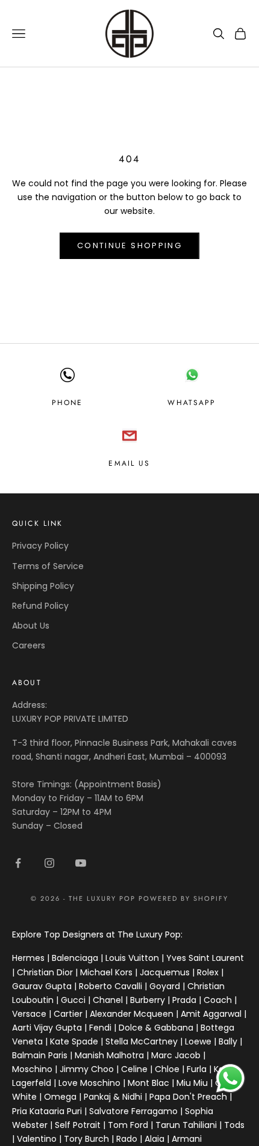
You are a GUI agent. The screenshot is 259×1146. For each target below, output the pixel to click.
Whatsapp (191, 402)
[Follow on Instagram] (49, 863)
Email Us (129, 463)
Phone (67, 402)
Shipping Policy (43, 586)
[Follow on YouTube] (81, 863)
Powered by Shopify (183, 898)
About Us (30, 626)
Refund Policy (40, 606)
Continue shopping (129, 245)
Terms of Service (48, 566)
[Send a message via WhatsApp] (230, 1078)
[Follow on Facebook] (18, 863)
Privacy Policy (40, 546)
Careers (28, 645)
